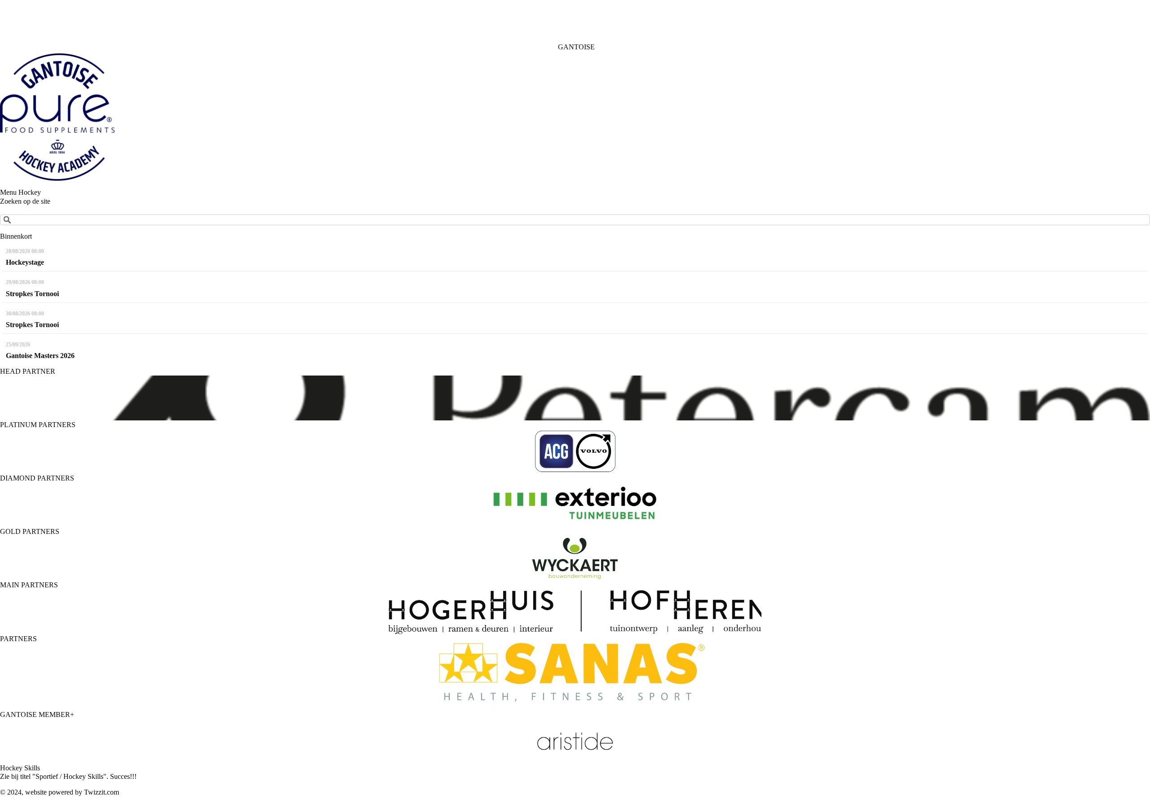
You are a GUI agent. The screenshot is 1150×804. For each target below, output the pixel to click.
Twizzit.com (101, 792)
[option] (575, 398)
